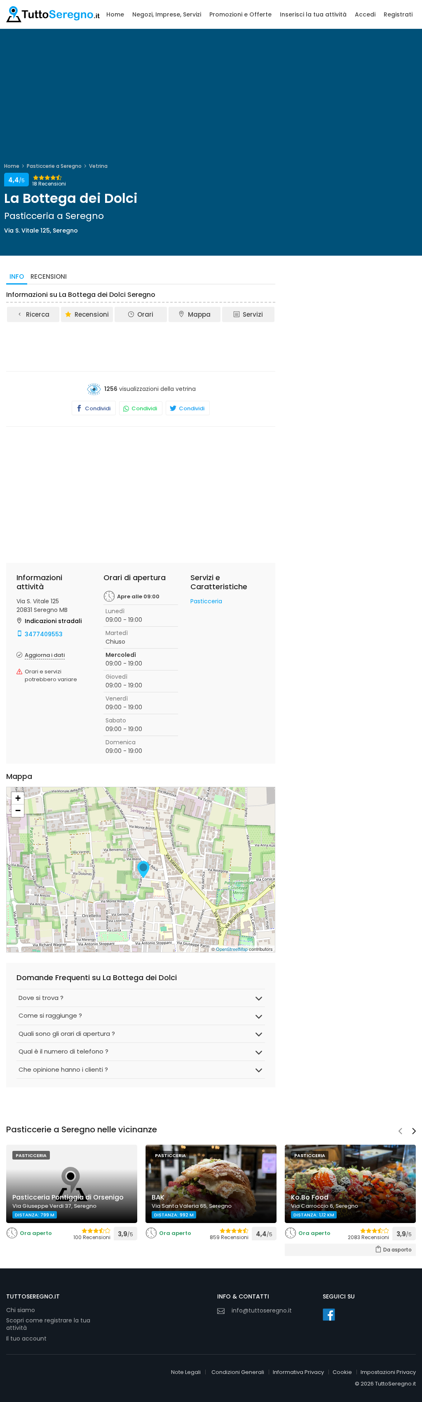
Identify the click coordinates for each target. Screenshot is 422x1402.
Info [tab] (16, 276)
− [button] (18, 810)
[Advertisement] (156, 346)
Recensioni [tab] (48, 276)
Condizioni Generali (237, 1372)
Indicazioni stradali (53, 621)
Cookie (342, 1372)
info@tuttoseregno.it (262, 1310)
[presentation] (400, 1132)
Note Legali (186, 1372)
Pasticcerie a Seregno (54, 165)
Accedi (365, 14)
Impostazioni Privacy (388, 1372)
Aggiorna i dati (45, 655)
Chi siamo (20, 1310)
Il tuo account (26, 1338)
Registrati (398, 14)
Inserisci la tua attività (313, 14)
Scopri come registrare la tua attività (48, 1324)
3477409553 (44, 634)
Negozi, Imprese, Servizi (166, 14)
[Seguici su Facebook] (329, 1314)
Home (115, 14)
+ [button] (18, 798)
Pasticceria (206, 601)
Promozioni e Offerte (240, 14)
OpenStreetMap (232, 949)
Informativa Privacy (298, 1372)
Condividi (97, 408)
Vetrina (98, 165)
